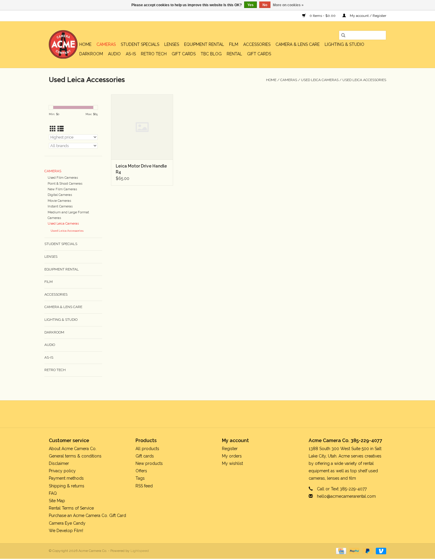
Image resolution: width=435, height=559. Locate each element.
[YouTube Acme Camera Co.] (223, 414)
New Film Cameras (62, 189)
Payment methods (66, 478)
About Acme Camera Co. (72, 448)
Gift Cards (259, 53)
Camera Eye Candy (67, 523)
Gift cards (184, 53)
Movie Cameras (59, 201)
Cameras (106, 44)
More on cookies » (288, 5)
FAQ (53, 493)
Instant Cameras (60, 206)
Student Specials (140, 44)
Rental (234, 53)
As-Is (131, 53)
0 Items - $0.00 (322, 16)
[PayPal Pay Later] (367, 551)
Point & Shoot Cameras (65, 184)
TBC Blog (211, 53)
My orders (232, 456)
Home (85, 44)
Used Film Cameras (63, 178)
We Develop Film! (66, 530)
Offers (141, 470)
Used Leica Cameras (320, 80)
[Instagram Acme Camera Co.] (233, 414)
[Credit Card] (340, 551)
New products (149, 463)
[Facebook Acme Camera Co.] (201, 414)
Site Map (57, 500)
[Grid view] (53, 129)
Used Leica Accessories (364, 80)
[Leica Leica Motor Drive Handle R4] (142, 127)
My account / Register (367, 16)
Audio (114, 53)
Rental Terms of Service (71, 508)
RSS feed (144, 486)
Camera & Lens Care (298, 44)
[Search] (343, 35)
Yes (250, 5)
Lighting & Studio (344, 44)
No (264, 5)
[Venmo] (380, 551)
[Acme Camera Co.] (63, 44)
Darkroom (91, 53)
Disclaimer (59, 463)
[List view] (60, 129)
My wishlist (232, 463)
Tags (140, 478)
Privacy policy (62, 470)
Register (230, 448)
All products (147, 448)
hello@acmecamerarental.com (346, 496)
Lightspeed (139, 551)
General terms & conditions (75, 456)
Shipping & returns (66, 486)
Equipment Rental (204, 44)
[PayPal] (353, 551)
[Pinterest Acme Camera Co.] (212, 414)
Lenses (171, 44)
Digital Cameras (60, 195)
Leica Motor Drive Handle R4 (141, 169)
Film (233, 44)
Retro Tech (154, 53)
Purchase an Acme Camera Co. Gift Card (87, 515)
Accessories (256, 44)
